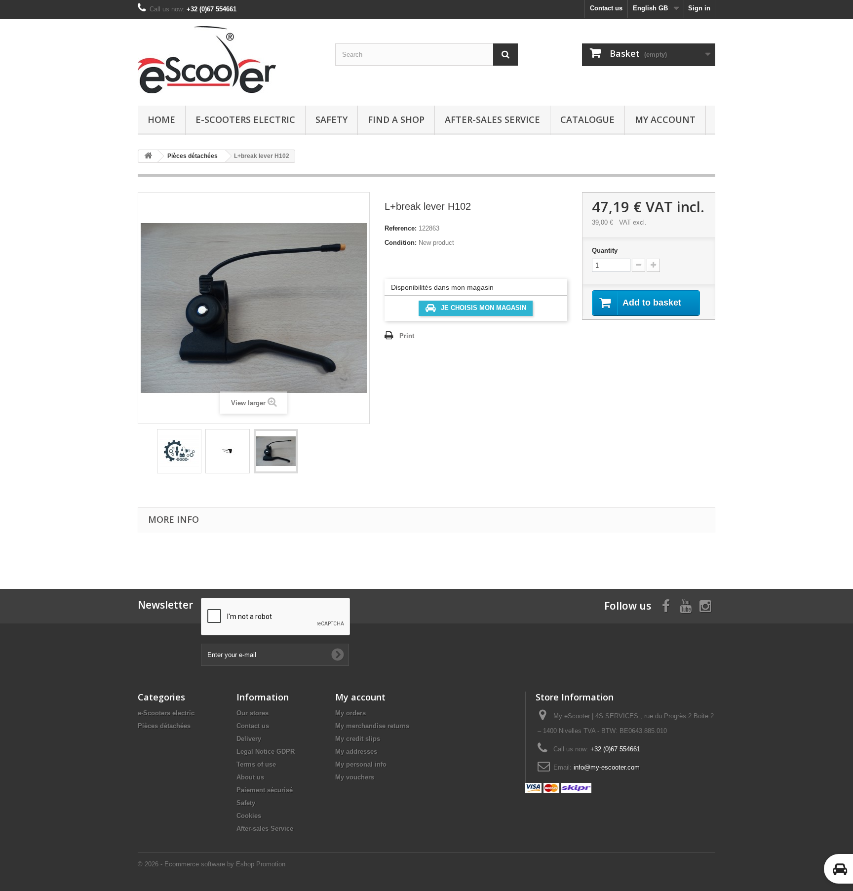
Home (161, 119)
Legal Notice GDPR (265, 751)
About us (250, 777)
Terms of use (256, 764)
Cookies (248, 815)
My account (665, 119)
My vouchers (354, 777)
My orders (350, 713)
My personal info (361, 764)
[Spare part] (179, 451)
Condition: (401, 242)
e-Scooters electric (245, 119)
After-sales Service (492, 119)
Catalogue (587, 119)
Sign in (699, 8)
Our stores (252, 713)
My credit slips (357, 738)
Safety (331, 119)
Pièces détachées (164, 726)
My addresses (356, 751)
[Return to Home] (148, 156)
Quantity (605, 250)
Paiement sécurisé (264, 790)
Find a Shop (396, 119)
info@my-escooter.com (607, 767)
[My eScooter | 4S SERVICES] (229, 59)
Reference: (401, 228)
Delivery (248, 738)
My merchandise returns (372, 726)
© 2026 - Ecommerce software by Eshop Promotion (211, 864)
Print (406, 336)
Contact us (606, 8)
